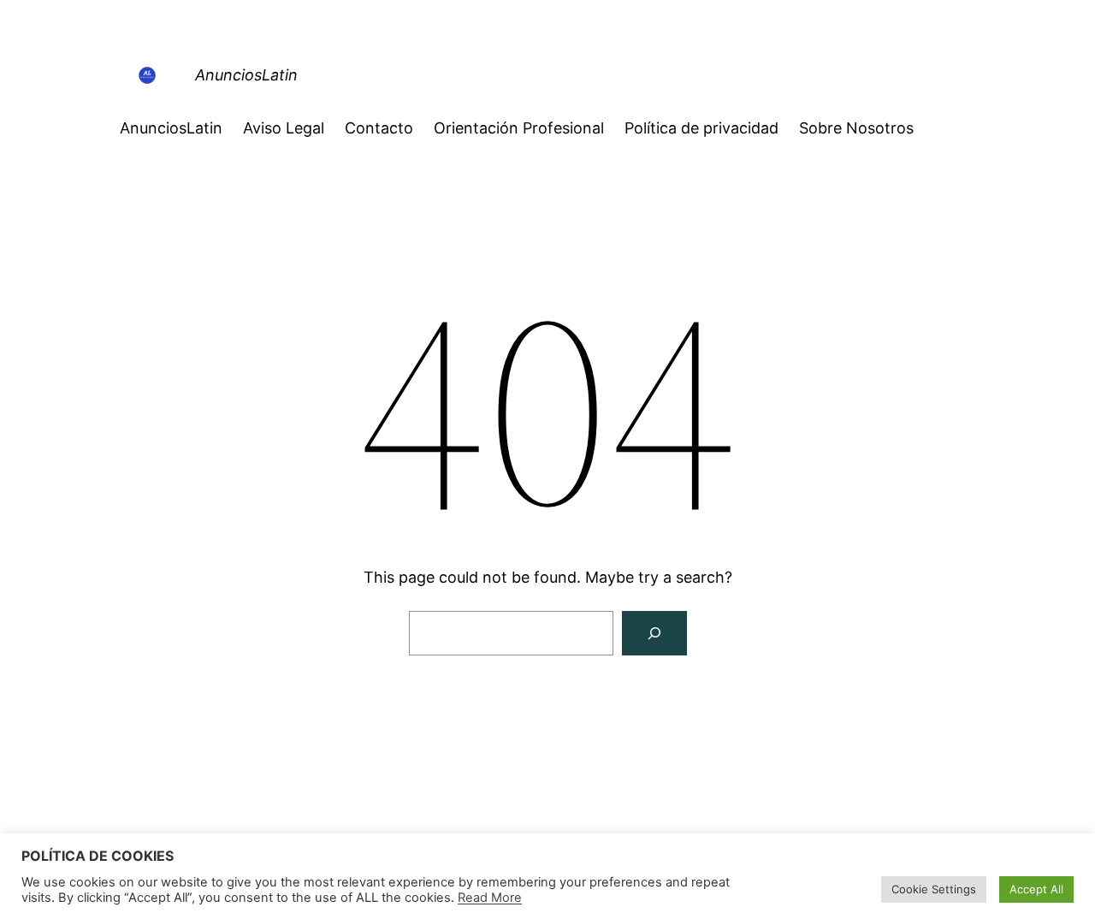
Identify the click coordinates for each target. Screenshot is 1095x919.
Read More (490, 897)
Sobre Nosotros (856, 128)
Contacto (379, 128)
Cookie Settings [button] (933, 889)
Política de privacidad (701, 128)
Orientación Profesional (519, 128)
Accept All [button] (1036, 889)
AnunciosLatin (246, 75)
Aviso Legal (283, 128)
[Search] (654, 633)
